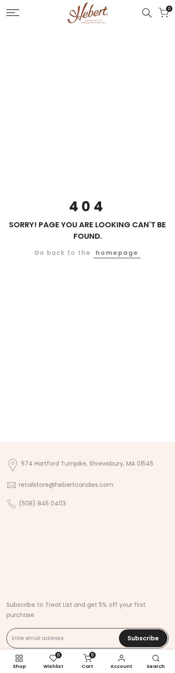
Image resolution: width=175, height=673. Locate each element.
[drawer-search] (147, 13)
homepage (117, 253)
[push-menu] (12, 12)
